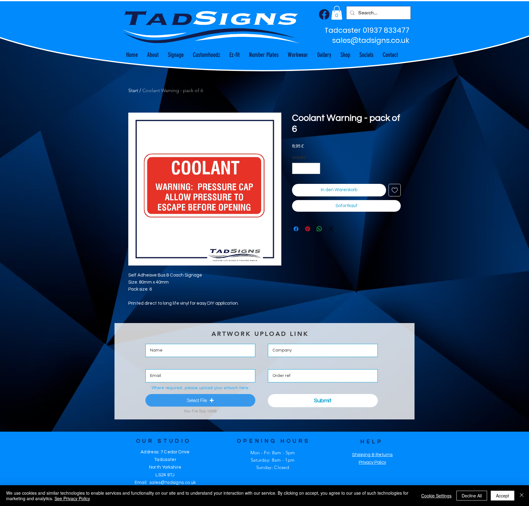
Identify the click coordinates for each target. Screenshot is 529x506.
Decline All (472, 496)
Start (133, 90)
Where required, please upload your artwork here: (200, 387)
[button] (337, 13)
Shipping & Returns (372, 454)
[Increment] (315, 168)
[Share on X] (331, 229)
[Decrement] (297, 168)
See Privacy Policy (72, 498)
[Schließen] (521, 495)
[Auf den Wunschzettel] (394, 190)
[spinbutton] (306, 168)
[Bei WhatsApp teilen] (319, 229)
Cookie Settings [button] (436, 496)
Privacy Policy (372, 462)
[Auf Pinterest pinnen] (307, 229)
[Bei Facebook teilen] (296, 229)
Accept (502, 496)
